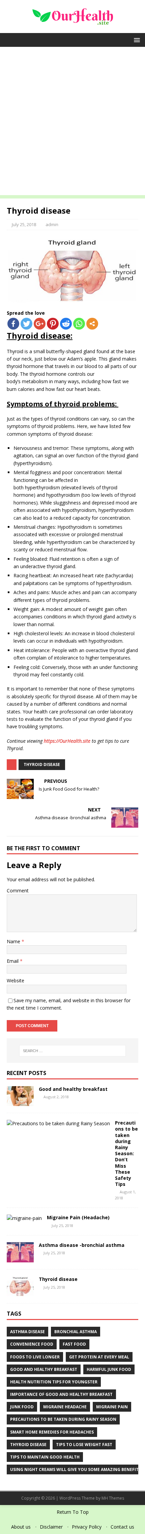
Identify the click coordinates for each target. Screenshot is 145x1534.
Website (15, 980)
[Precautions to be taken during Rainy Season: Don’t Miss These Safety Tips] (58, 1123)
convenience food (31, 1344)
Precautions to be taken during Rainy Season (63, 1419)
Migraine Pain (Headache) (78, 1217)
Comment (18, 890)
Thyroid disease (42, 764)
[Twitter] (26, 324)
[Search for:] (72, 1050)
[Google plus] (40, 324)
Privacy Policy (87, 1527)
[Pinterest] (53, 324)
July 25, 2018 (24, 224)
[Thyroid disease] (20, 1292)
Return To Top (73, 1512)
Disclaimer (51, 1527)
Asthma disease (27, 1331)
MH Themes (113, 1498)
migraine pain (112, 1407)
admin (52, 224)
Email (13, 961)
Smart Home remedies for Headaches (52, 1432)
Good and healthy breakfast (73, 1089)
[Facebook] (13, 324)
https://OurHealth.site (67, 741)
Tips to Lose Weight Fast (84, 1444)
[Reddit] (66, 324)
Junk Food (22, 1407)
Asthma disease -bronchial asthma (81, 1245)
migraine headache (65, 1407)
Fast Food (74, 1344)
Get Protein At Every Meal (99, 1357)
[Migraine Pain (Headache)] (24, 1218)
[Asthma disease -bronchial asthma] (20, 1258)
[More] (92, 324)
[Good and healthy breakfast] (20, 1102)
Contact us (122, 1527)
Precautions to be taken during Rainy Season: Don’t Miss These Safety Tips (126, 1153)
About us (21, 1527)
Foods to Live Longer (35, 1357)
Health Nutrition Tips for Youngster (53, 1382)
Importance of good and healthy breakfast (61, 1394)
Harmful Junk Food (109, 1369)
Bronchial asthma (75, 1331)
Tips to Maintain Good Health (45, 1457)
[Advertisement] (72, 122)
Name (14, 941)
